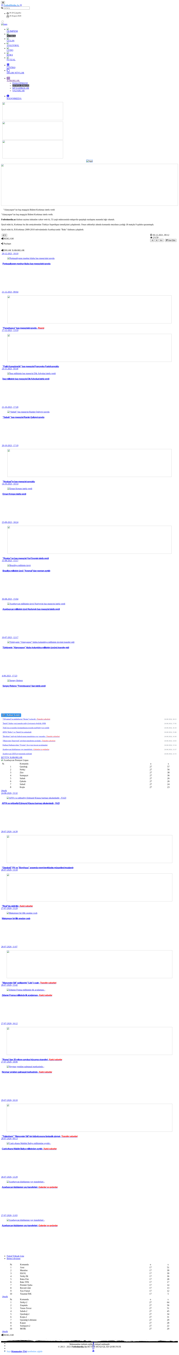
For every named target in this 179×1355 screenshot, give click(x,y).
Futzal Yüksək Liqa (15, 1256)
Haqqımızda (14, 98)
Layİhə (11, 67)
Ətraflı (4, 790)
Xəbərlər (13, 80)
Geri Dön (171, 240)
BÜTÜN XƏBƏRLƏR (11, 757)
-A (152, 240)
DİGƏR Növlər (15, 73)
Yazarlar (18, 90)
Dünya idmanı (20, 85)
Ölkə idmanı (20, 83)
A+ (161, 240)
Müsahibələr (20, 88)
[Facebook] (93, 1343)
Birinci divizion (13, 1258)
